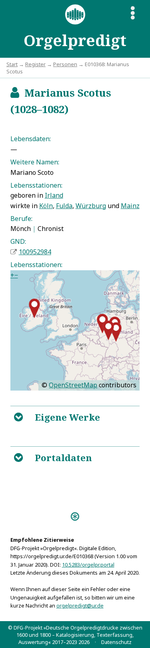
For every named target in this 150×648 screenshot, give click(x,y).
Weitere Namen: (34, 162)
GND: (18, 241)
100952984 (35, 251)
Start (12, 64)
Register (35, 64)
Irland (54, 195)
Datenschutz (116, 642)
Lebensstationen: (36, 185)
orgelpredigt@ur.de (80, 605)
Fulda (64, 205)
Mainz (130, 205)
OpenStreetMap (73, 385)
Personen (65, 64)
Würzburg (91, 205)
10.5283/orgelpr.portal (88, 564)
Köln (46, 205)
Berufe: (21, 218)
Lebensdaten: (30, 138)
